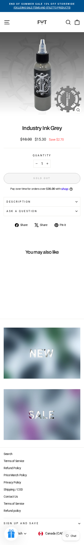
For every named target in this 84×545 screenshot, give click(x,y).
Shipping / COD (13, 489)
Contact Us (11, 496)
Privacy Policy (12, 482)
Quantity (42, 155)
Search (8, 454)
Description (18, 201)
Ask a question (21, 211)
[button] (11, 534)
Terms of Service (14, 461)
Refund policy (12, 510)
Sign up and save (21, 523)
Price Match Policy (15, 475)
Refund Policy (12, 468)
